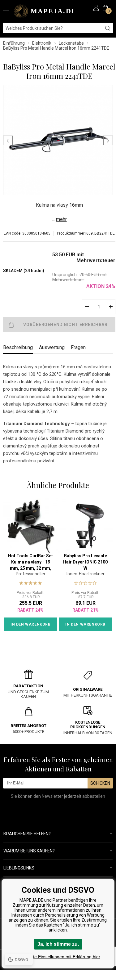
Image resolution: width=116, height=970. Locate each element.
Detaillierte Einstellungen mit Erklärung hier (58, 956)
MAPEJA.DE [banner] (43, 11)
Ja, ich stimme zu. (58, 944)
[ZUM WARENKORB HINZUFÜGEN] (59, 324)
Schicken (100, 783)
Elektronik (41, 43)
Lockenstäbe (71, 43)
